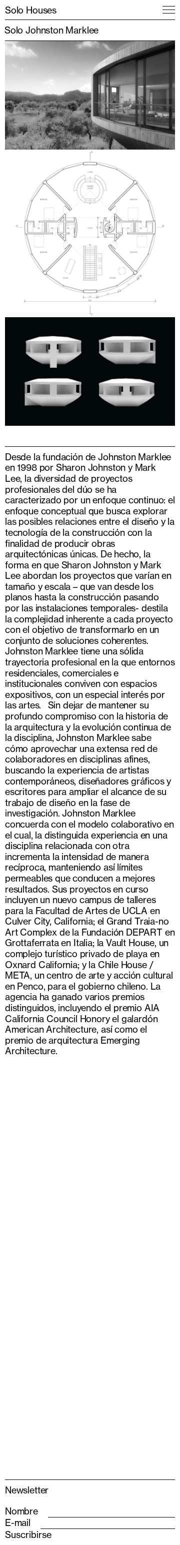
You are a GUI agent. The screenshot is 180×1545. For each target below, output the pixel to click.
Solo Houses (30, 10)
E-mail (17, 1522)
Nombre (21, 1511)
